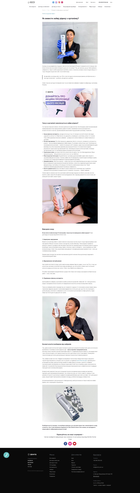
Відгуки (73, 462)
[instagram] (70, 443)
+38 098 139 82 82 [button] (97, 460)
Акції (72, 458)
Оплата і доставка (76, 467)
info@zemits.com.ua (98, 467)
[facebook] (65, 443)
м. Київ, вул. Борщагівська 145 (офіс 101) (102, 474)
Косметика (107, 6)
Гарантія (73, 465)
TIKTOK (29, 464)
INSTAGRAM (30, 462)
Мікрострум (92, 6)
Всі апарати (32, 6)
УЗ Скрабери (53, 465)
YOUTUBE (30, 466)
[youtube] (74, 443)
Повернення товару (76, 469)
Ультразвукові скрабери (69, 6)
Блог (48, 10)
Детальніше (96, 476)
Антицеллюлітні (82, 6)
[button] (103, 2)
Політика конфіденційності (78, 471)
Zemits (43, 10)
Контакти (97, 455)
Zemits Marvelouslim (81, 360)
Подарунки (52, 476)
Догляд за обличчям (43, 6)
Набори (100, 6)
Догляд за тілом (56, 6)
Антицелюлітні (53, 467)
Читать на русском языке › (48, 13)
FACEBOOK (30, 460)
